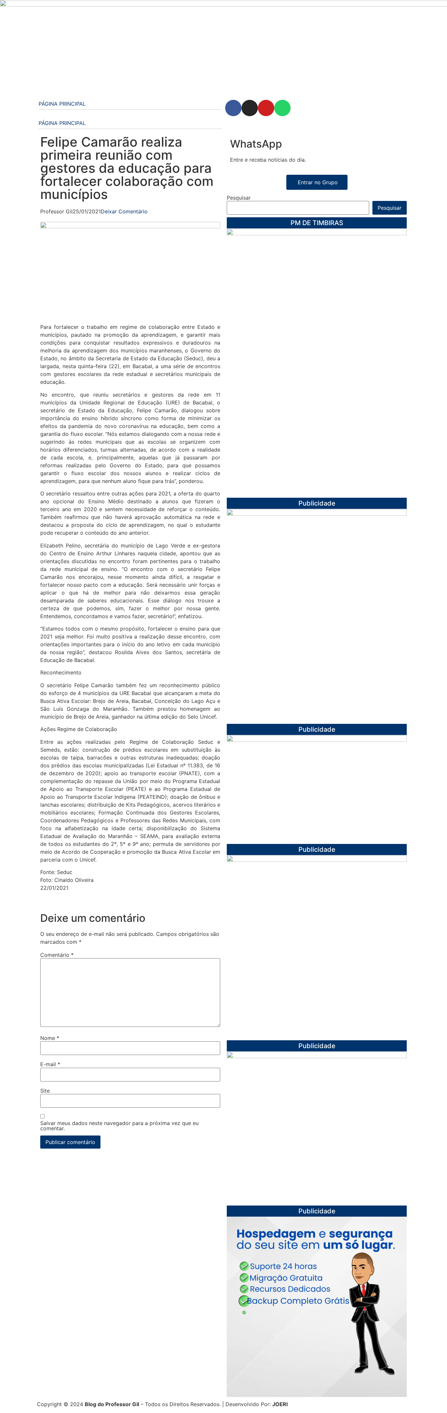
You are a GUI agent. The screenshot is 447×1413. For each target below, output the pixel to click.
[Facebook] (233, 108)
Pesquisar (239, 197)
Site (45, 1090)
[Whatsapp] (282, 108)
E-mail (50, 1064)
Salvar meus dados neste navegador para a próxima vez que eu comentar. (119, 1125)
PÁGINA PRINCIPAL (62, 103)
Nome (49, 1038)
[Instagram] (249, 108)
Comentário (57, 954)
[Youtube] (266, 108)
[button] (130, 115)
